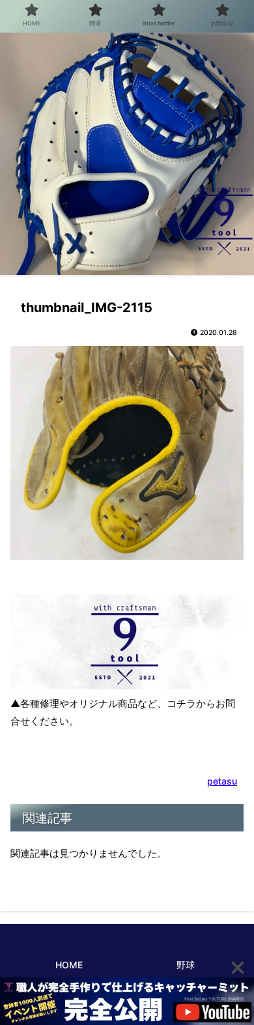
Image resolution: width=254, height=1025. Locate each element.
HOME (69, 964)
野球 (185, 964)
